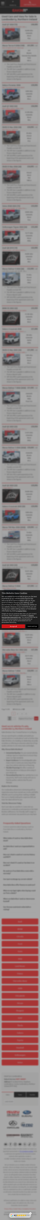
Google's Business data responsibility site (18, 616)
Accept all (13, 626)
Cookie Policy (21, 611)
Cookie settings (32, 626)
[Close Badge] (30, 1213)
